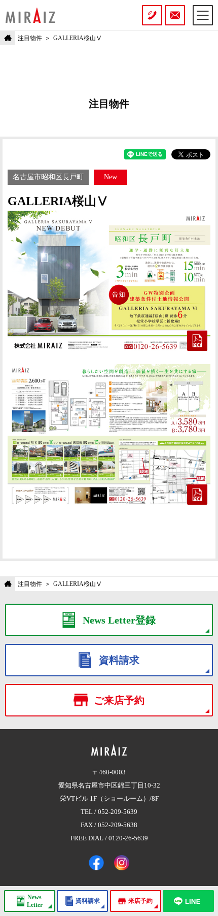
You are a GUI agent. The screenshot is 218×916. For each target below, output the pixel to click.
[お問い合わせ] (175, 15)
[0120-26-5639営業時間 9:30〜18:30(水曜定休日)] (152, 15)
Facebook (96, 863)
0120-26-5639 (128, 838)
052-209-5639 (117, 811)
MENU (203, 15)
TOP (7, 38)
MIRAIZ (30, 15)
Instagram (122, 863)
